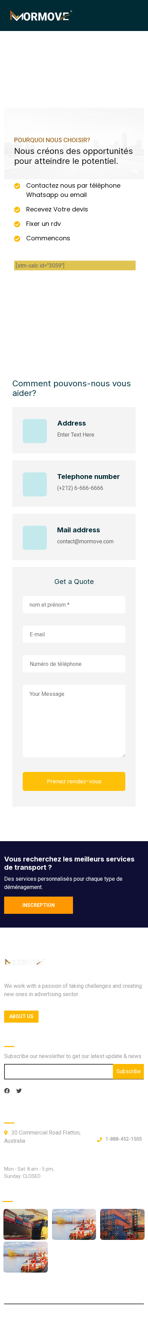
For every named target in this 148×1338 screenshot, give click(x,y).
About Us (21, 1016)
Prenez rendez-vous (74, 781)
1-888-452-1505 (123, 1139)
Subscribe (128, 1071)
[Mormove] (41, 15)
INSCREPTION (38, 905)
